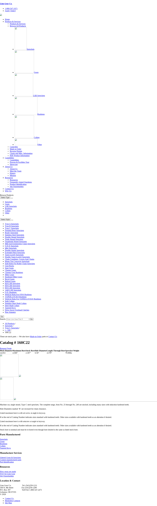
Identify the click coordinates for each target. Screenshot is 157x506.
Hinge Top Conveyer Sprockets (17, 261)
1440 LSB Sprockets (13, 290)
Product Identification (18, 184)
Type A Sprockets (12, 224)
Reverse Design (16, 151)
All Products (10, 323)
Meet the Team (15, 171)
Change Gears (10, 270)
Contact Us (9, 189)
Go (2, 317)
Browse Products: (7, 195)
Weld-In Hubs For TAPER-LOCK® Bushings (23, 299)
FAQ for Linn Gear (7, 474)
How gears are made (8, 472)
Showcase (14, 164)
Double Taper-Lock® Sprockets (17, 257)
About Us (9, 167)
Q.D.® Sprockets (11, 246)
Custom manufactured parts (10, 460)
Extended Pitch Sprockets (15, 253)
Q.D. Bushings (11, 292)
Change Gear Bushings (14, 272)
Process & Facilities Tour (19, 162)
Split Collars (9, 301)
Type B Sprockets (12, 226)
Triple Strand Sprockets (14, 239)
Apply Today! (10, 11)
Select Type (5, 197)
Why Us (8, 191)
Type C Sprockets (12, 228)
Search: (3, 319)
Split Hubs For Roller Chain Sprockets (20, 264)
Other (39, 145)
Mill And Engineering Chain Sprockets (20, 244)
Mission (13, 175)
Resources (9, 178)
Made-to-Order (36, 336)
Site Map (8, 503)
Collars (36, 137)
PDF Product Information (20, 156)
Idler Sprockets (11, 248)
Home (7, 19)
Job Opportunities (17, 186)
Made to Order (15, 149)
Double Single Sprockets (14, 250)
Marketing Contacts (12, 501)
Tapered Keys (10, 308)
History (13, 173)
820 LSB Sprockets (12, 283)
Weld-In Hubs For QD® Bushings (18, 295)
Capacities (14, 147)
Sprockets (30, 49)
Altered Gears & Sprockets (10, 458)
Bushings (41, 114)
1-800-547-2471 (11, 8)
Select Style (5, 219)
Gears (36, 72)
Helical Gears (10, 281)
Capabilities (9, 158)
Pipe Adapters (10, 312)
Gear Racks (9, 266)
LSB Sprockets (39, 96)
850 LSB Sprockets (12, 288)
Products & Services (13, 22)
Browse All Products (18, 26)
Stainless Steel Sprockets (14, 235)
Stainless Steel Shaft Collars (15, 303)
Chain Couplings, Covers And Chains (19, 259)
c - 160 (7, 330)
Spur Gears (9, 268)
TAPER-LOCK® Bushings (15, 297)
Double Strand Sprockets (14, 237)
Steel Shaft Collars (12, 306)
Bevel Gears (9, 279)
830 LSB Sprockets (12, 286)
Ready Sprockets (11, 233)
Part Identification (7, 462)
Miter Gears (9, 275)
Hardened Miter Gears (13, 277)
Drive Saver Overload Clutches (17, 310)
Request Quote (6, 348)
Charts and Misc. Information (21, 153)
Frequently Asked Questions (21, 182)
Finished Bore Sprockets (14, 230)
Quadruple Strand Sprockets (16, 241)
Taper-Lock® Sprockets (14, 255)
